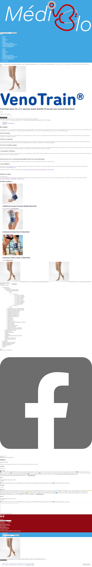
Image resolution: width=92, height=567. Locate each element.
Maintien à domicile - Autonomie (9, 342)
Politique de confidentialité (8, 46)
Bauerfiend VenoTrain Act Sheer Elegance (16, 309)
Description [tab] (5, 122)
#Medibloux (60, 474)
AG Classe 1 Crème (19, 299)
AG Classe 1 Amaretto (49, 64)
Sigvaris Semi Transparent (13, 325)
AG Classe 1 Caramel (19, 297)
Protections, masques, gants (10, 337)
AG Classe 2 (15, 305)
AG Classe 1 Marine (19, 303)
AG (38, 64)
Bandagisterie (7, 288)
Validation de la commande (8, 43)
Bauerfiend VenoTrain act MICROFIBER (16, 308)
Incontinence (5, 341)
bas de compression (27, 119)
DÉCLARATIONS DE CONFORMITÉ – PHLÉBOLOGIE (12, 178)
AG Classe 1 (41, 64)
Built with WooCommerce (16, 530)
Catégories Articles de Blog (6, 513)
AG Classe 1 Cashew (19, 298)
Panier (4, 40)
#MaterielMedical (3, 494)
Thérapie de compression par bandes (15, 328)
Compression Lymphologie (10, 329)
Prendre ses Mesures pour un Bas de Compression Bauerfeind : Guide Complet (38, 169)
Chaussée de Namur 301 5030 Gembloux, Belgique (5, 525)
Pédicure (6, 336)
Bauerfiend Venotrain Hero (13, 313)
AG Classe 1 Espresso (19, 300)
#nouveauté (66, 474)
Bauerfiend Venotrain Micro (30, 64)
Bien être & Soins (8, 331)
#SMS (70, 474)
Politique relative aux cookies (30, 564)
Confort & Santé (7, 64)
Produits (4, 42)
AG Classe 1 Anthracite (19, 296)
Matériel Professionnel (7, 344)
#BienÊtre (21, 494)
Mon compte (5, 39)
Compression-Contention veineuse (18, 64)
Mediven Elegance (11, 321)
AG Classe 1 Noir (18, 304)
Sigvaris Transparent (12, 326)
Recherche (14, 32)
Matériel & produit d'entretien (8, 343)
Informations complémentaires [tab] (8, 123)
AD (11, 291)
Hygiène (6, 333)
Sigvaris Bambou (11, 323)
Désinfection (7, 334)
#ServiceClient (75, 474)
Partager (2, 480)
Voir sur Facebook (8, 479)
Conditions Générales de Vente (9, 45)
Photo (2, 477)
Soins (6, 340)
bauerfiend (34, 119)
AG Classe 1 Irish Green (20, 301)
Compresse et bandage (9, 332)
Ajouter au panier (4, 117)
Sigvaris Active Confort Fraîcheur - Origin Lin (17, 322)
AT (10, 306)
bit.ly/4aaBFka (53, 492)
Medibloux (2, 466)
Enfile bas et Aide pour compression (15, 327)
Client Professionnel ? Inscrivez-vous (10, 44)
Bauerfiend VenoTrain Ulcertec (14, 314)
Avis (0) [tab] (4, 124)
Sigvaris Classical (11, 324)
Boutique (4, 38)
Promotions (5, 345)
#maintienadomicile (9, 475)
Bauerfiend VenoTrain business (14, 310)
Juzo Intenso (10, 319)
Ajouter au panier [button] (15, 208)
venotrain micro (39, 119)
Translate (9, 521)
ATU (11, 307)
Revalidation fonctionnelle (10, 338)
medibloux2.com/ (23, 492)
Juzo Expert (10, 317)
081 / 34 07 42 (3, 526)
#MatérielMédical (16, 475)
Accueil (4, 36)
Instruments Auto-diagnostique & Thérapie (13, 335)
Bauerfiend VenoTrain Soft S (13, 316)
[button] (0, 65)
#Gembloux (2, 475)
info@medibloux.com (11, 167)
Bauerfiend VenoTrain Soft (13, 315)
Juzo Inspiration (11, 318)
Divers (4, 346)
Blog (3, 37)
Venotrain (48, 119)
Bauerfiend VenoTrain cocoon (13, 312)
